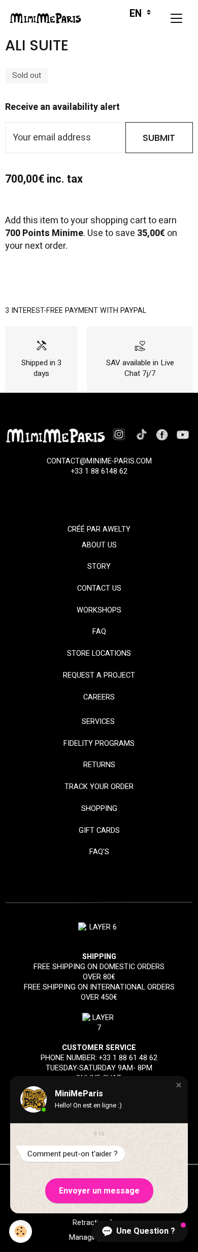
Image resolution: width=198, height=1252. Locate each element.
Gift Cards (99, 830)
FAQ (99, 631)
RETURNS (99, 765)
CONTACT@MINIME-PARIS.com (99, 461)
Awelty (116, 529)
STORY (99, 566)
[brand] (48, 18)
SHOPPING (99, 808)
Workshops (99, 610)
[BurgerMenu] (176, 18)
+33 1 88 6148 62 (99, 471)
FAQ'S (99, 852)
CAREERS (99, 697)
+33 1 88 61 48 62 (128, 1058)
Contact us (99, 588)
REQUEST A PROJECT (99, 675)
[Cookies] (20, 1231)
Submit (159, 137)
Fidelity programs (99, 743)
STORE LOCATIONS (99, 653)
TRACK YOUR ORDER (99, 786)
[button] (179, 1085)
